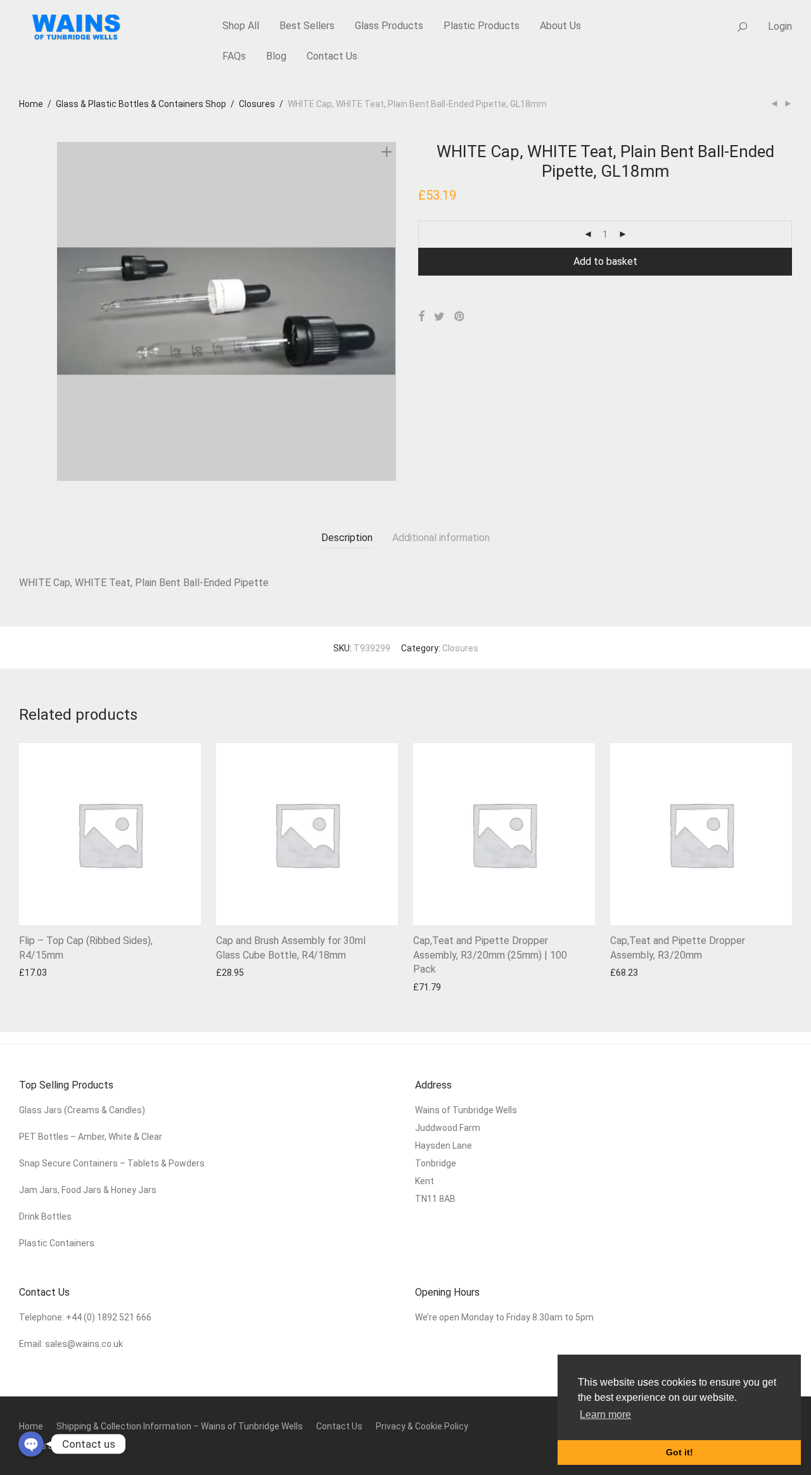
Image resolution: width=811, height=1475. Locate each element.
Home (31, 104)
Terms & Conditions (59, 1446)
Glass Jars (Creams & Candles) (82, 1110)
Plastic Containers (56, 1243)
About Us (560, 26)
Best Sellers (307, 26)
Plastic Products (482, 26)
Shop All (240, 26)
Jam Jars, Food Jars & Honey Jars (87, 1190)
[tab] (346, 538)
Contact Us (332, 56)
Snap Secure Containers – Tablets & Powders (112, 1163)
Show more (36, 972)
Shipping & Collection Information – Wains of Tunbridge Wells (179, 1426)
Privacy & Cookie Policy (422, 1426)
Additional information (441, 538)
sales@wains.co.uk (84, 1344)
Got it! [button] (679, 1452)
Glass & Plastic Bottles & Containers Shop (141, 104)
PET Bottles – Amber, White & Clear (91, 1137)
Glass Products (389, 26)
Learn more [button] (605, 1414)
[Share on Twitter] (439, 316)
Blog (276, 56)
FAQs (234, 56)
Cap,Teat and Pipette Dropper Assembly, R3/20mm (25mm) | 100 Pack (490, 955)
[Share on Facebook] (421, 316)
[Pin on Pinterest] (460, 316)
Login (780, 26)
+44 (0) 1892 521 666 (108, 1317)
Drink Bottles (45, 1216)
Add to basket (605, 261)
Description (347, 538)
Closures (257, 104)
